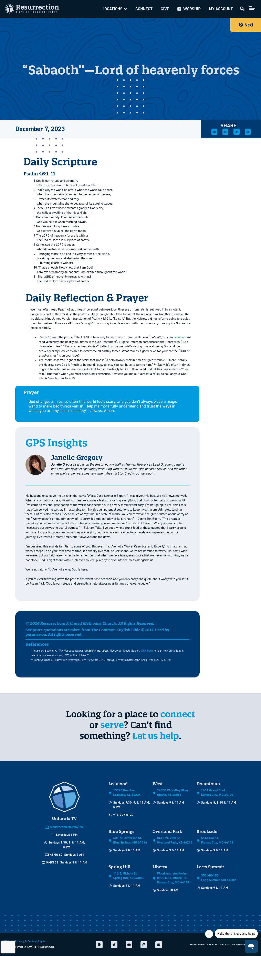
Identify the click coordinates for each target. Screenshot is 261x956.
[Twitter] (114, 944)
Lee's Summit (210, 866)
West (158, 783)
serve (112, 724)
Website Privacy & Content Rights (25, 941)
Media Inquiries (197, 944)
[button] (115, 8)
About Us (224, 944)
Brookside (207, 831)
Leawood (118, 783)
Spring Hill (119, 866)
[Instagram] (143, 944)
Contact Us (212, 944)
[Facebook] (99, 944)
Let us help (155, 735)
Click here (147, 651)
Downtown (208, 783)
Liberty (160, 866)
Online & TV (64, 818)
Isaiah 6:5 (180, 337)
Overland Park (167, 831)
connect (177, 714)
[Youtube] (129, 944)
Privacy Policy (238, 944)
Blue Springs (121, 831)
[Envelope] (158, 944)
